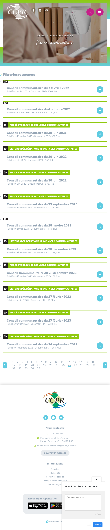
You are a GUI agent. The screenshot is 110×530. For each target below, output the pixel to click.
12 (68, 362)
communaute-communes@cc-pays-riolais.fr (56, 445)
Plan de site (55, 472)
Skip (89, 524)
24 (57, 365)
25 (63, 365)
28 (81, 365)
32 (20, 368)
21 (38, 365)
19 (26, 365)
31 (13, 368)
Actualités (55, 469)
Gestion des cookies (55, 476)
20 (32, 365)
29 (87, 365)
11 (62, 362)
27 (75, 365)
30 (94, 365)
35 (38, 368)
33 (26, 368)
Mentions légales (55, 484)
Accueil (41, 35)
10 (56, 362)
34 (32, 368)
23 (50, 365)
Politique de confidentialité (55, 480)
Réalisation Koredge (57, 521)
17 (13, 365)
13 (74, 362)
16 (93, 362)
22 (44, 365)
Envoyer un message (55, 452)
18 (20, 365)
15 (86, 362)
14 (80, 362)
